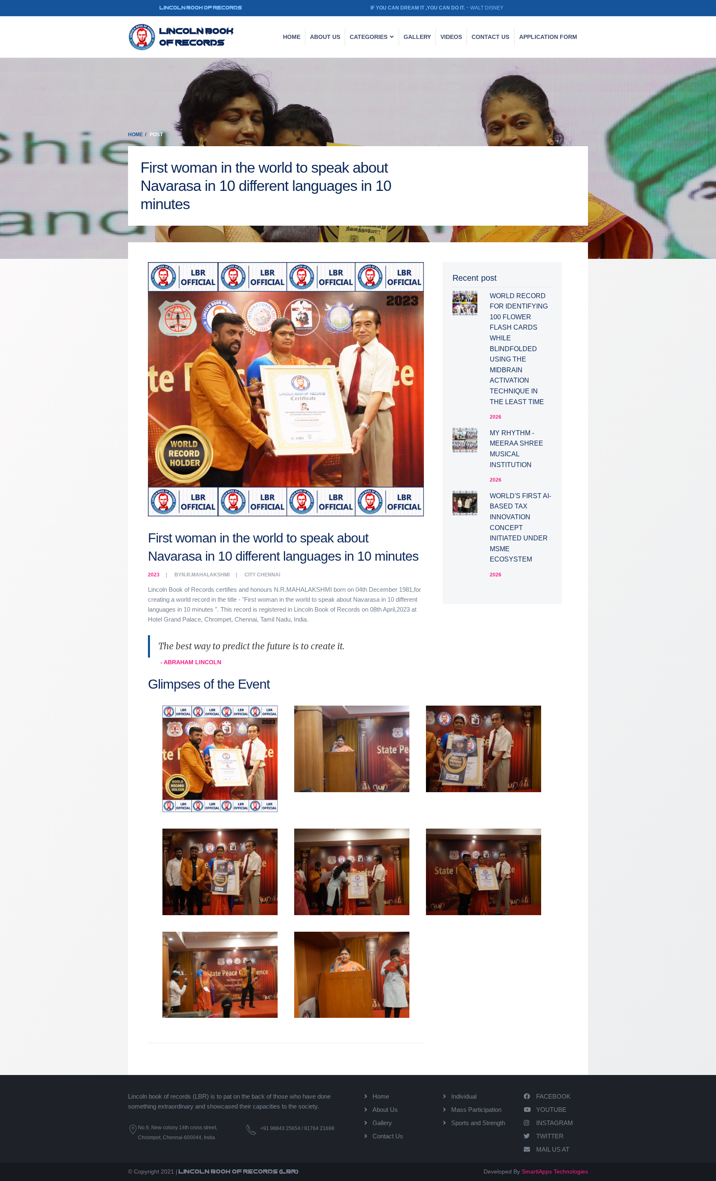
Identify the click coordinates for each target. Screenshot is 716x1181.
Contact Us (388, 1136)
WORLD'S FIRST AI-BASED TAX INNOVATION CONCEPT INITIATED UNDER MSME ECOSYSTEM (520, 527)
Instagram (554, 1122)
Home (291, 37)
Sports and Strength (478, 1122)
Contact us (490, 37)
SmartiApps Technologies (555, 1171)
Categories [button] (369, 37)
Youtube (551, 1109)
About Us (325, 37)
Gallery (417, 37)
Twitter (550, 1136)
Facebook (553, 1096)
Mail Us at (552, 1149)
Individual (464, 1096)
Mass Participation (476, 1109)
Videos (451, 37)
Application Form (548, 37)
